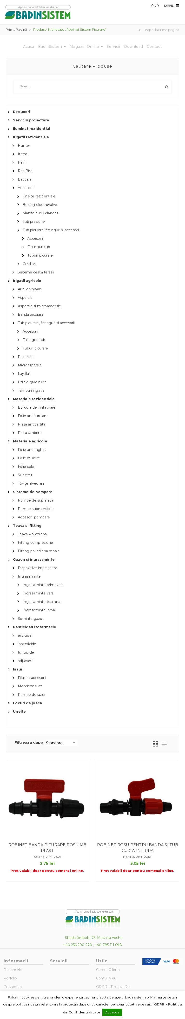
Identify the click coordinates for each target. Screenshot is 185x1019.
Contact (154, 46)
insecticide (27, 644)
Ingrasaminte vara (38, 593)
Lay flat (24, 373)
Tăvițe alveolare (31, 483)
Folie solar (26, 466)
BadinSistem (50, 46)
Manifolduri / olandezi (41, 213)
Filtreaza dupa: (29, 742)
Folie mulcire (29, 458)
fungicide (26, 652)
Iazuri (18, 669)
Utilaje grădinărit (32, 382)
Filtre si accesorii (32, 678)
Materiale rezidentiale (34, 399)
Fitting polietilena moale (39, 551)
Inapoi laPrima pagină (162, 30)
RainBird (25, 171)
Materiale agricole (30, 441)
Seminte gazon (31, 618)
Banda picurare (31, 314)
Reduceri (21, 112)
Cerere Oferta (108, 970)
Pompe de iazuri (32, 694)
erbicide (25, 635)
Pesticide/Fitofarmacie (34, 627)
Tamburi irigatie (31, 390)
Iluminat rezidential (31, 128)
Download (133, 46)
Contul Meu (106, 978)
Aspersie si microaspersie (39, 306)
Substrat (25, 475)
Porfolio (10, 978)
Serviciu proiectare (31, 120)
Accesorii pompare (34, 517)
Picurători (26, 357)
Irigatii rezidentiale (31, 137)
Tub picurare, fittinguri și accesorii (51, 230)
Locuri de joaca (27, 703)
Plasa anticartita (31, 424)
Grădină (29, 264)
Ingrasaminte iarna (39, 610)
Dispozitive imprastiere (37, 568)
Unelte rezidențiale (39, 196)
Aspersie (25, 297)
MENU (170, 5)
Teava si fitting (27, 525)
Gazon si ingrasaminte (34, 559)
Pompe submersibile (36, 509)
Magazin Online (85, 46)
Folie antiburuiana (33, 416)
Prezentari (13, 986)
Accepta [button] (112, 1012)
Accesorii (25, 188)
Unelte (19, 711)
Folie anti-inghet (32, 449)
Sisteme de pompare (33, 492)
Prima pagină (16, 29)
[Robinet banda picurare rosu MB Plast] (47, 800)
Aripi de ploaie (30, 289)
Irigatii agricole (27, 281)
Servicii (113, 46)
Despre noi (13, 970)
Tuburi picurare (40, 255)
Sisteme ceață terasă (36, 272)
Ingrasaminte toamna (41, 602)
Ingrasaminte (29, 576)
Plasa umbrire (30, 433)
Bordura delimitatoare (36, 407)
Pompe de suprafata (35, 500)
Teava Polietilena (32, 534)
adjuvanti (25, 661)
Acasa (28, 46)
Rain (22, 162)
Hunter (24, 145)
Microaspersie (30, 365)
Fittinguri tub (38, 247)
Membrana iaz (30, 686)
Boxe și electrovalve (40, 204)
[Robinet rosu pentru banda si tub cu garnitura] (137, 800)
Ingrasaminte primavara (43, 585)
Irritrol (23, 154)
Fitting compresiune (35, 542)
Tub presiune (34, 221)
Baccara (24, 179)
